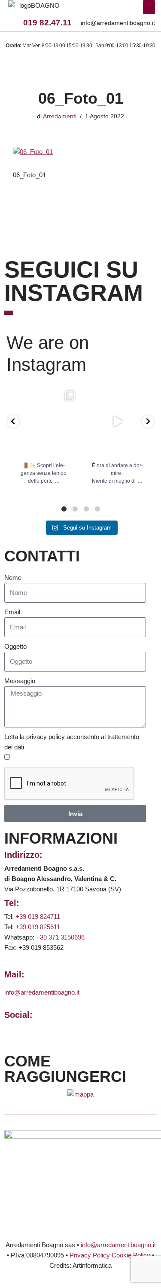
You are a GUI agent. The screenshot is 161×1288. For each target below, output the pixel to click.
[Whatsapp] (107, 10)
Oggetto (15, 646)
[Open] (43, 421)
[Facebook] (83, 10)
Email (12, 612)
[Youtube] (119, 10)
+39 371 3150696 (60, 937)
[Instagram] (95, 10)
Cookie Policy (131, 1255)
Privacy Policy (90, 1255)
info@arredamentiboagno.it (118, 22)
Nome (12, 577)
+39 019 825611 (37, 927)
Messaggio (19, 680)
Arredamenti (59, 116)
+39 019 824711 (37, 916)
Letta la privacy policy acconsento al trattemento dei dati (71, 742)
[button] (149, 7)
